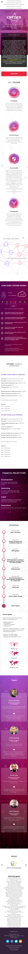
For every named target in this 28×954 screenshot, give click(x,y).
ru (20, 1)
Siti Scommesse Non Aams (14, 878)
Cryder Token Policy (14, 947)
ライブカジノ (14, 913)
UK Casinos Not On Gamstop (14, 8)
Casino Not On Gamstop (14, 884)
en (18, 1)
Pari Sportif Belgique (14, 908)
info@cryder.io (14, 937)
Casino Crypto (14, 880)
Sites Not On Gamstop (14, 897)
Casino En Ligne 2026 (14, 915)
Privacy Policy (14, 949)
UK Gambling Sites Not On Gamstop (14, 4)
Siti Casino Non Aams (14, 885)
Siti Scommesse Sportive (14, 917)
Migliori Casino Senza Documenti (14, 916)
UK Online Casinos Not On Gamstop (14, 888)
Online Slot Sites (14, 898)
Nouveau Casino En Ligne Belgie (14, 907)
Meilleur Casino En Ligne (14, 911)
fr (23, 1)
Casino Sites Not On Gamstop (14, 886)
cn (26, 1)
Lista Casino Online (14, 927)
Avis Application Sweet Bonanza (14, 912)
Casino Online (14, 905)
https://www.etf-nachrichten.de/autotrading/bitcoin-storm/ (14, 189)
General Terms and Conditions (14, 945)
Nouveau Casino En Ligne (14, 921)
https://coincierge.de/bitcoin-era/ (13, 60)
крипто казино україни (14, 914)
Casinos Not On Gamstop (14, 6)
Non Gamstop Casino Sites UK (14, 889)
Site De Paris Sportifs (14, 924)
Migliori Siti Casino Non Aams (14, 893)
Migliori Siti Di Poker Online (14, 881)
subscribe (14, 73)
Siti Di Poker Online (14, 877)
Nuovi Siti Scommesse (14, 922)
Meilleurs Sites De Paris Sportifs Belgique (14, 906)
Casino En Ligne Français (14, 920)
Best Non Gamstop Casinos (14, 890)
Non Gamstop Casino (14, 883)
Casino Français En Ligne (14, 919)
